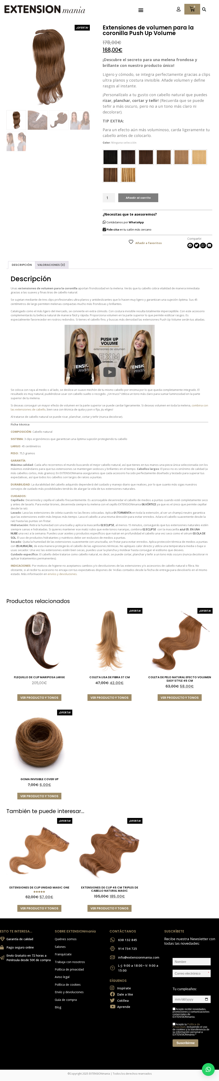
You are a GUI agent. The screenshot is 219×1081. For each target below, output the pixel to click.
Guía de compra (66, 1000)
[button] (141, 10)
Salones (60, 947)
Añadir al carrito (138, 198)
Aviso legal (62, 977)
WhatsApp (136, 222)
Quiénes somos (66, 939)
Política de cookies (68, 984)
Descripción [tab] (22, 265)
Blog (58, 1007)
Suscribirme (185, 1043)
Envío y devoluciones (69, 992)
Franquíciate (63, 954)
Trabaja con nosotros (70, 962)
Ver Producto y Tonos (39, 698)
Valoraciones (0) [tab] (51, 265)
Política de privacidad (69, 969)
